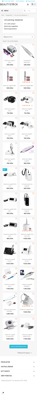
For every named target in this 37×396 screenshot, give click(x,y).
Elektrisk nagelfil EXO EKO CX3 (27, 235)
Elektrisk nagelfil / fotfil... (10, 61)
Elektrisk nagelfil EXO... (27, 309)
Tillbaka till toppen (24, 353)
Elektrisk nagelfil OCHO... (10, 260)
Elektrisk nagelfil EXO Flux (10, 185)
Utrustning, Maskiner (13, 20)
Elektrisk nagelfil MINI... (10, 85)
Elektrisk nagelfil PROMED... (27, 285)
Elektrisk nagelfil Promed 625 (10, 335)
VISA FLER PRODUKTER (18, 347)
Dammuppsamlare (10, 29)
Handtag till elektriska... (27, 61)
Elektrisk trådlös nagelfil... (27, 160)
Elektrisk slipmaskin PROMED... (10, 310)
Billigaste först (18, 37)
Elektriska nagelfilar (11, 26)
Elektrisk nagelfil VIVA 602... (10, 210)
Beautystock (7, 380)
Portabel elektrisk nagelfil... (27, 185)
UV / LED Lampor (10, 24)
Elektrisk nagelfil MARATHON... (27, 335)
